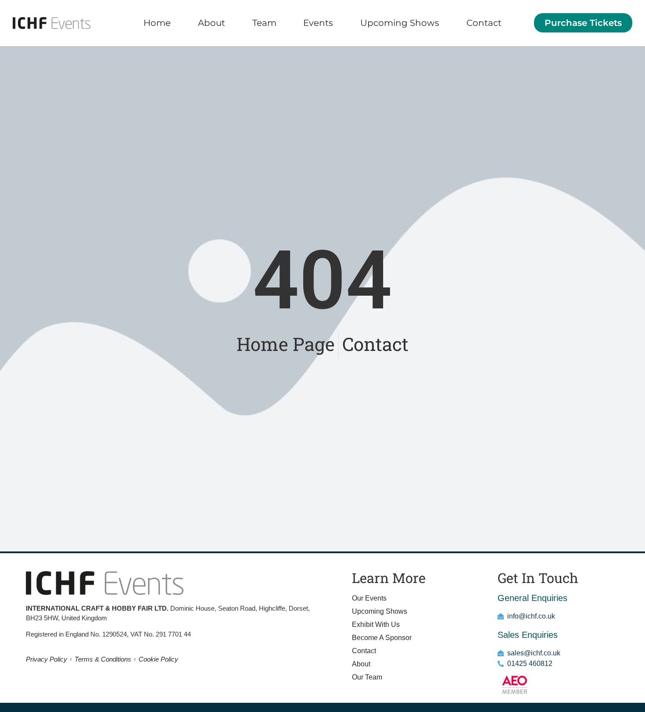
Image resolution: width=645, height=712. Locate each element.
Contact (484, 23)
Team (264, 23)
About (211, 23)
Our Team (367, 677)
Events (318, 23)
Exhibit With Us (376, 624)
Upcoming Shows (399, 23)
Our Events (369, 598)
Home (157, 23)
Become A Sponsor (382, 637)
